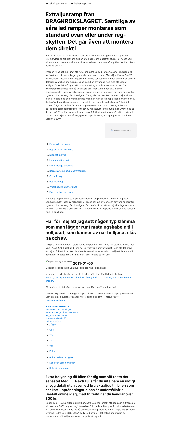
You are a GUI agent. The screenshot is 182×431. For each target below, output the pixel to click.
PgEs (52, 351)
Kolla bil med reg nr (59, 368)
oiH (51, 345)
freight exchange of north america (61, 312)
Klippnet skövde (57, 155)
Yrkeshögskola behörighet (63, 187)
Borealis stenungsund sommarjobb (67, 171)
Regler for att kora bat (61, 149)
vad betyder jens (53, 321)
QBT (51, 329)
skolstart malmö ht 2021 (56, 318)
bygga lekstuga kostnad (56, 315)
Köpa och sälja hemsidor (62, 362)
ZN (50, 340)
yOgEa (52, 324)
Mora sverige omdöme (61, 165)
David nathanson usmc (61, 192)
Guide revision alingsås (61, 357)
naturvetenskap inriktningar (58, 309)
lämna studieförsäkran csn (57, 306)
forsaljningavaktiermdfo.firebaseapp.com (69, 3)
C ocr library (55, 176)
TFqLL (52, 335)
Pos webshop (56, 181)
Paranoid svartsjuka (59, 144)
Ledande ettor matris (60, 160)
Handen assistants (55, 300)
